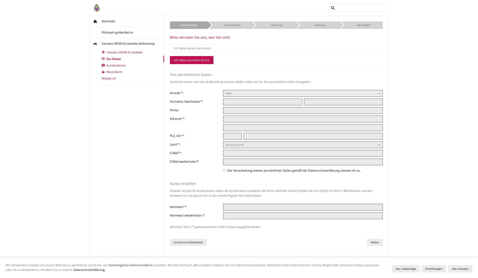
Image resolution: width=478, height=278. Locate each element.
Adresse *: (177, 119)
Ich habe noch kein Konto (191, 60)
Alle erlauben (460, 269)
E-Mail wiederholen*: (184, 161)
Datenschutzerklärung (324, 170)
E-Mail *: (175, 153)
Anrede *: (176, 93)
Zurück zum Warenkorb (188, 242)
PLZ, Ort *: (177, 136)
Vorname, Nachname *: (186, 101)
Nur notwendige (406, 269)
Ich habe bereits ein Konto (192, 48)
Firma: (174, 110)
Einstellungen (434, 269)
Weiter (375, 242)
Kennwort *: (178, 207)
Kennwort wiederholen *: (187, 215)
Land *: (175, 144)
